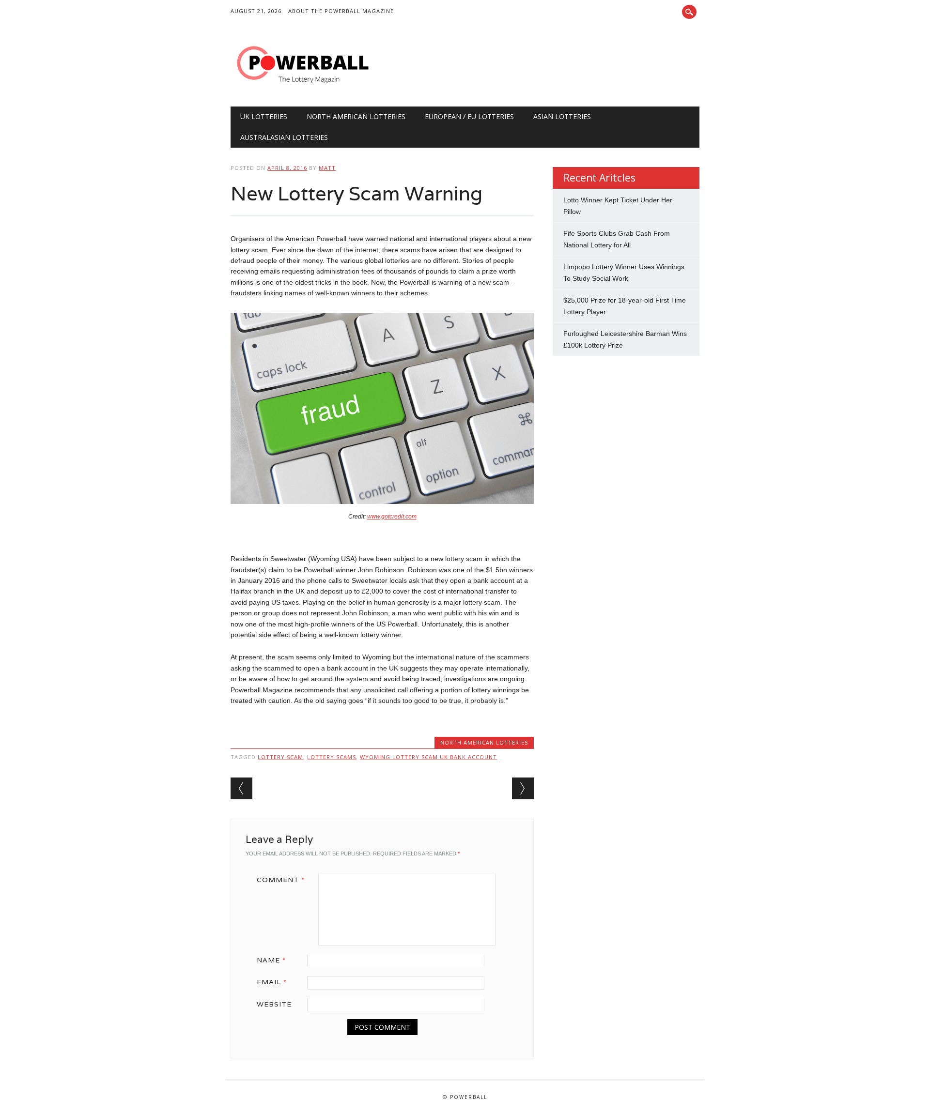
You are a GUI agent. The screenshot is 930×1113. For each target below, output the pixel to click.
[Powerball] (303, 87)
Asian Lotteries (562, 116)
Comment (281, 879)
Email (272, 981)
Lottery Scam (280, 757)
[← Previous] (241, 788)
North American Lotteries (356, 116)
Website (274, 1004)
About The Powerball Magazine (341, 11)
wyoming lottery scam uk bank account (428, 757)
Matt (327, 167)
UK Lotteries (263, 116)
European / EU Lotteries (469, 116)
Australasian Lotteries (284, 137)
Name (271, 960)
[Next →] (523, 788)
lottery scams (331, 757)
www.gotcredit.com (392, 516)
